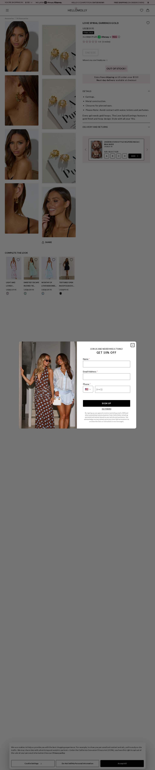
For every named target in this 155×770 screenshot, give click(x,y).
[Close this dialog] (132, 345)
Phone (87, 384)
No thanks (106, 409)
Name (86, 359)
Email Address (90, 371)
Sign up (106, 403)
